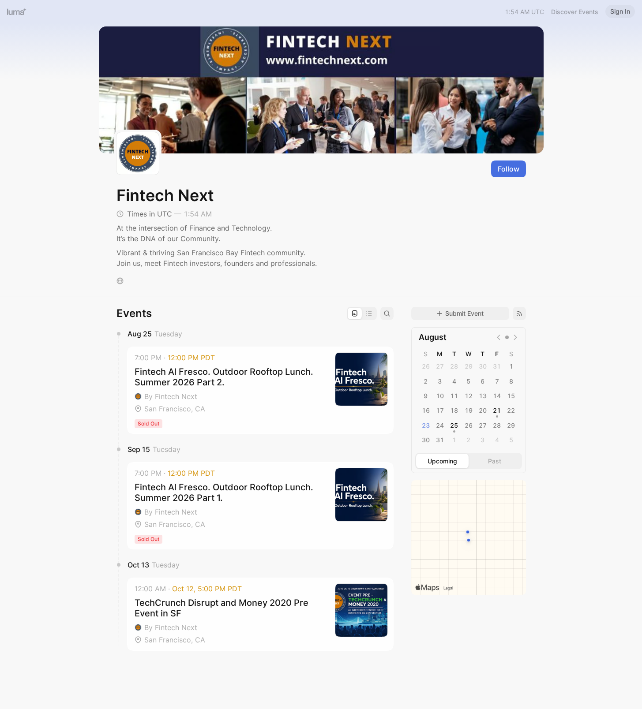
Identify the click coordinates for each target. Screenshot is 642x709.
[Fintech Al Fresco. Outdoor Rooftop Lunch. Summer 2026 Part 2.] (260, 390)
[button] (260, 390)
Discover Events (574, 11)
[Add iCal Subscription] (519, 313)
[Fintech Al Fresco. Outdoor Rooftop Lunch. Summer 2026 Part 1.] (260, 506)
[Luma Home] (16, 11)
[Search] (387, 313)
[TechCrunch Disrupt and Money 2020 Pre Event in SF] (260, 614)
